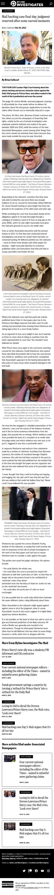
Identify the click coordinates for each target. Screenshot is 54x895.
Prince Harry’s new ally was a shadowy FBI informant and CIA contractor (25, 651)
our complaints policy (31, 887)
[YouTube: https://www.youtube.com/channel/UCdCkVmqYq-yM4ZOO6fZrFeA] (42, 870)
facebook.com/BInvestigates (39, 863)
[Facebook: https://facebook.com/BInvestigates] (36, 870)
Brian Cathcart (8, 27)
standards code (20, 885)
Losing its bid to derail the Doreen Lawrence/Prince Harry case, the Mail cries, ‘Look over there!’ (26, 709)
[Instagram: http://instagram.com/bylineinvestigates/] (48, 870)
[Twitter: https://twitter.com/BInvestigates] (24, 870)
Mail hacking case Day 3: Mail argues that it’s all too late (26, 728)
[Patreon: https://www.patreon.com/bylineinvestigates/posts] (30, 870)
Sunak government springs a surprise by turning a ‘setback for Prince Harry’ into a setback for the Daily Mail (24, 688)
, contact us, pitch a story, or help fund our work (25, 858)
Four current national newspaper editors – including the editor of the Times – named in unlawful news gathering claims (26, 670)
